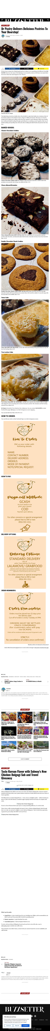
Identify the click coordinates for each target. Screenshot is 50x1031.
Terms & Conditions (19, 1029)
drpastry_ (33, 410)
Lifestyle (31, 1020)
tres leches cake (31, 676)
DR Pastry (13, 410)
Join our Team (32, 1029)
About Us (26, 1029)
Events (36, 1020)
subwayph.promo (5, 926)
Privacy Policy (12, 1029)
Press (47, 1020)
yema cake (38, 676)
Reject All (17, 1025)
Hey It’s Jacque (9, 113)
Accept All (25, 1025)
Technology (41, 1020)
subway (11, 959)
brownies (12, 676)
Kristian (8, 36)
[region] (17, 1021)
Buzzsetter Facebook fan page (41, 647)
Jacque (8, 782)
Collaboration (38, 1029)
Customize (8, 1025)
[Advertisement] (25, 9)
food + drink (23, 676)
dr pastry (17, 676)
